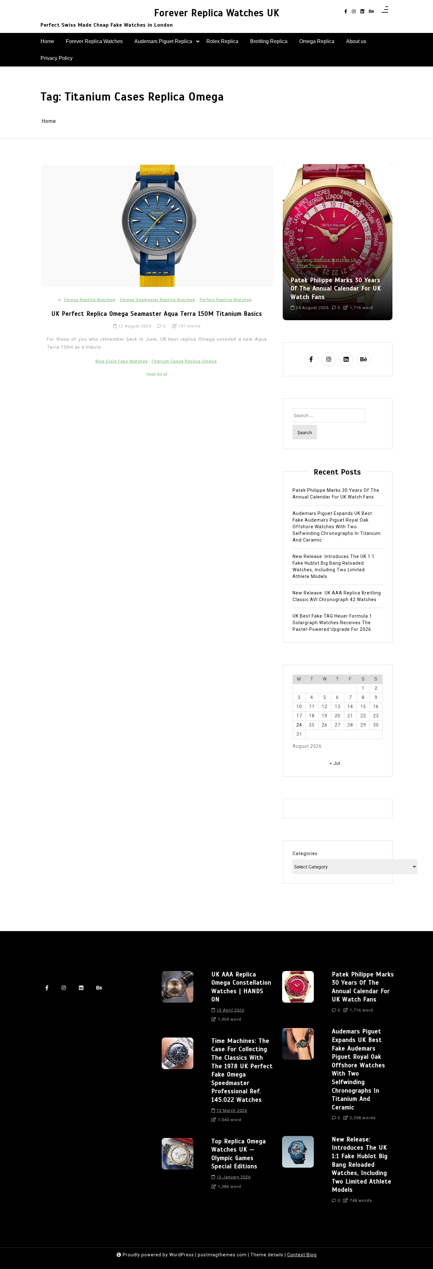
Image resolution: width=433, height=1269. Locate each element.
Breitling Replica (269, 41)
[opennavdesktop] (384, 11)
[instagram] (354, 11)
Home (47, 41)
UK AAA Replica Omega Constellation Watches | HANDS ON (241, 987)
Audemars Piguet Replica (163, 41)
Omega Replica (316, 41)
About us (356, 41)
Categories (305, 853)
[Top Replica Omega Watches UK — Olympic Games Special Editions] (177, 1166)
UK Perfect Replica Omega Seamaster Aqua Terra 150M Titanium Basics (156, 313)
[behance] (371, 11)
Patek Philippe (312, 265)
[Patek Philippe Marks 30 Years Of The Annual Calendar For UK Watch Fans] (298, 994)
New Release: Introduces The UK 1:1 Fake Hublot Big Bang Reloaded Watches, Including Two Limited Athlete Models (334, 566)
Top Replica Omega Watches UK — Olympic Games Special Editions (238, 1154)
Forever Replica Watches (94, 41)
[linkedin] (362, 11)
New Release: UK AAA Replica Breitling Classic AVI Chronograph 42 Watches (337, 596)
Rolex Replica (222, 41)
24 (299, 724)
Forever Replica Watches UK (216, 13)
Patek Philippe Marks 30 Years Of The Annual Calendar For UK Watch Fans (336, 288)
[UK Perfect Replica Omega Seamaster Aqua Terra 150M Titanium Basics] (157, 226)
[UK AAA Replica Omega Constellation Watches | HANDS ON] (177, 999)
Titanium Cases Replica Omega (184, 361)
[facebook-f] (345, 11)
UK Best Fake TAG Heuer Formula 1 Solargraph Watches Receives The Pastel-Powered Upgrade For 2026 (332, 622)
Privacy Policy (57, 58)
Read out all (156, 374)
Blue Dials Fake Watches (121, 361)
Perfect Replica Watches (226, 299)
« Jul (335, 763)
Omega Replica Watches (89, 299)
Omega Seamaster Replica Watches (157, 299)
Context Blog (302, 1254)
